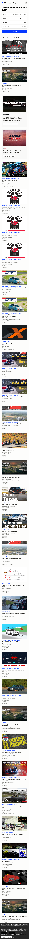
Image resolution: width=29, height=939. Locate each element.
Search (15, 31)
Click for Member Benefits (10, 124)
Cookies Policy (4, 933)
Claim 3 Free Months (9, 156)
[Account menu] (26, 3)
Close (14, 937)
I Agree (3, 937)
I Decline (9, 937)
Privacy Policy (12, 933)
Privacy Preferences (18, 934)
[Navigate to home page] (9, 2)
